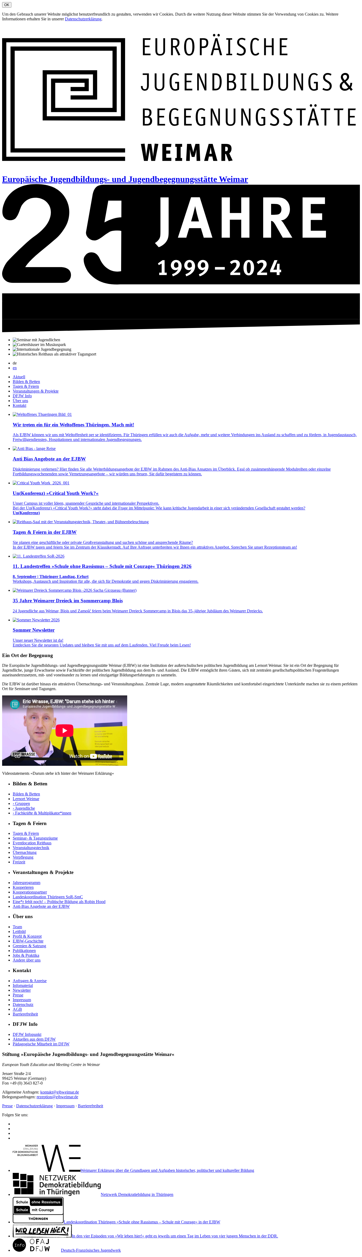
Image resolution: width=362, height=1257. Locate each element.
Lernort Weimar (26, 798)
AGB (17, 1009)
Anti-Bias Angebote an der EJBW (41, 906)
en (15, 368)
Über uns (20, 400)
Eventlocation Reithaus (32, 843)
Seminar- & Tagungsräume (35, 838)
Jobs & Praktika (26, 955)
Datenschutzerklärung (83, 19)
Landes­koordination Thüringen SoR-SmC (48, 897)
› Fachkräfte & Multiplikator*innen (42, 813)
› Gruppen (21, 803)
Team (17, 926)
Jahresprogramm (26, 882)
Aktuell (19, 377)
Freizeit (19, 862)
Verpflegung (23, 857)
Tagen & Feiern (26, 386)
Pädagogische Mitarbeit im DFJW (41, 1044)
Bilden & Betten (26, 381)
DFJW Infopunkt (27, 1034)
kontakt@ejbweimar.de (59, 1092)
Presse (18, 995)
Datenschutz (23, 1004)
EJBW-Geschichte (28, 941)
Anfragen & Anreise (30, 980)
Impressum (22, 1000)
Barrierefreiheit (25, 1014)
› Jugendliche (24, 808)
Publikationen (24, 950)
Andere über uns (27, 960)
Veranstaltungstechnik (31, 847)
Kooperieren (23, 887)
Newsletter (22, 990)
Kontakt (19, 405)
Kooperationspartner (30, 892)
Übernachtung (25, 852)
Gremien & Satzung (29, 946)
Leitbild (19, 931)
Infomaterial (23, 985)
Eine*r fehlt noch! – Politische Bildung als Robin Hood (59, 901)
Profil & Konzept (27, 936)
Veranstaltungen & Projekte (36, 391)
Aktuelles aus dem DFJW (34, 1039)
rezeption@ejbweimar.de (57, 1097)
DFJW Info (22, 396)
